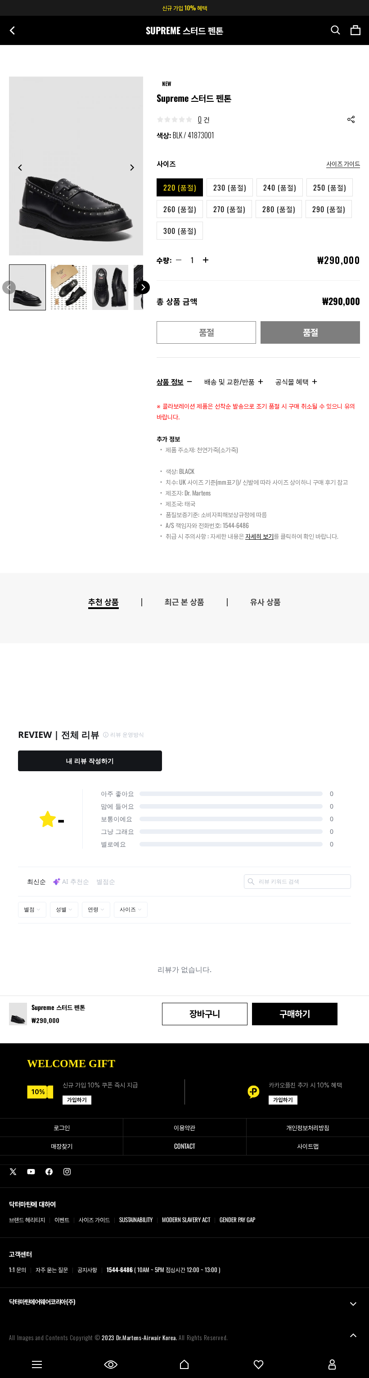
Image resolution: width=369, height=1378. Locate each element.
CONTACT (184, 1146)
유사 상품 (265, 602)
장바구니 (204, 1014)
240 (279, 187)
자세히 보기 (259, 536)
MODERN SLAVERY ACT (186, 1219)
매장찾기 (61, 1146)
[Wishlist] (258, 1364)
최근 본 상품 (184, 602)
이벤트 (61, 1219)
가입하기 (77, 1100)
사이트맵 (308, 1146)
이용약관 (184, 1127)
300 (179, 230)
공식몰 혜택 (292, 381)
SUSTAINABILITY (136, 1219)
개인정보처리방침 (307, 1127)
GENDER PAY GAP (237, 1219)
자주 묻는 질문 (52, 1269)
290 (328, 209)
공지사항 (87, 1269)
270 (229, 209)
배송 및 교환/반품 (229, 381)
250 (329, 187)
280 (278, 209)
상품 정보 (170, 381)
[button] (336, 30)
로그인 (62, 1127)
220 (179, 187)
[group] (76, 166)
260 (179, 209)
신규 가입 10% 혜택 (184, 7)
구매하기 (294, 1014)
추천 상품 (103, 602)
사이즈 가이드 (343, 163)
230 (229, 187)
